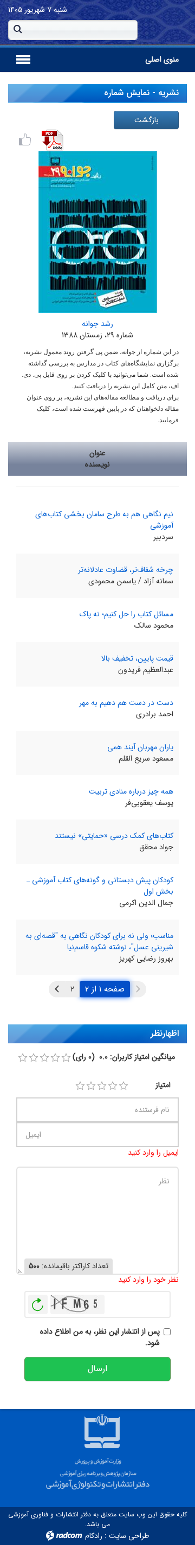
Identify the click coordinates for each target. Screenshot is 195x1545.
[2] (91, 1086)
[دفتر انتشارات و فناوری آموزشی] (97, 1449)
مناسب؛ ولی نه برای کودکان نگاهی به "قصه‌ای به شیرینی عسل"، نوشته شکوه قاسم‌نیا (99, 941)
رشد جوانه (97, 324)
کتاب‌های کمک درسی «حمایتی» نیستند (114, 836)
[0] (23, 1058)
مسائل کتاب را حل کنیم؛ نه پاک (126, 614)
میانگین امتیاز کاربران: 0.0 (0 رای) (124, 1057)
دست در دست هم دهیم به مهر (126, 703)
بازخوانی (38, 1301)
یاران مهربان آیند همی (140, 747)
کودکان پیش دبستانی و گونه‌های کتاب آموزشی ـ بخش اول (100, 885)
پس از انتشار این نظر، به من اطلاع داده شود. (100, 1337)
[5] (123, 1086)
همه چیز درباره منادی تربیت (131, 791)
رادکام (93, 1536)
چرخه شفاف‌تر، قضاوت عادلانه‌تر (125, 570)
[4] (113, 1086)
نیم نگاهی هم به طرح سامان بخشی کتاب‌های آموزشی (104, 519)
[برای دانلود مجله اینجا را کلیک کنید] (52, 139)
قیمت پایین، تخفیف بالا (137, 658)
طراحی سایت (129, 1536)
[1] (80, 1086)
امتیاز (163, 1085)
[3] (102, 1086)
